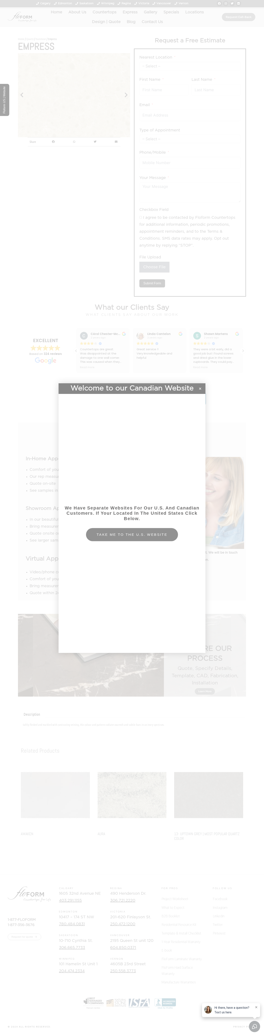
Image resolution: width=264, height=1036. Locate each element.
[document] (132, 518)
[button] (200, 388)
